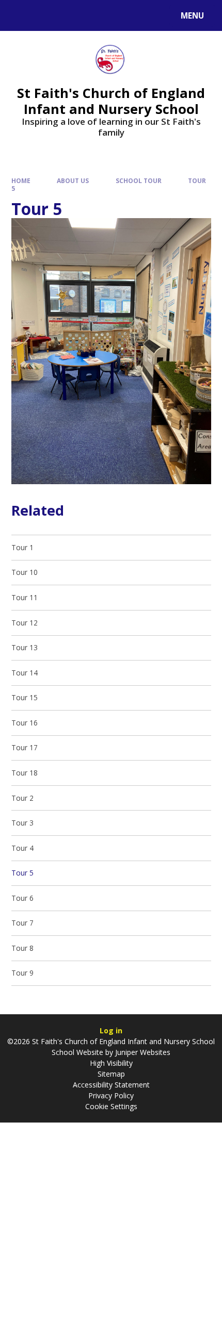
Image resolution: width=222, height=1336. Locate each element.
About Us (73, 180)
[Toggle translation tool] (47, 15)
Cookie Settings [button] (111, 1106)
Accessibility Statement (111, 1085)
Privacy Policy (111, 1095)
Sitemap (111, 1074)
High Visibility (111, 1063)
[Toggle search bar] (20, 15)
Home (20, 180)
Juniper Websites (141, 1052)
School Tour (139, 180)
